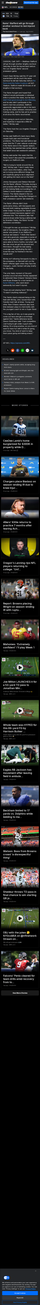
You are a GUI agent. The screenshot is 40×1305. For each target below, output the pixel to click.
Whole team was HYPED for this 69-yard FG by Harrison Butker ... (20, 728)
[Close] (35, 1271)
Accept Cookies (20, 1293)
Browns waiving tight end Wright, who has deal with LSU (19, 372)
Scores (13, 7)
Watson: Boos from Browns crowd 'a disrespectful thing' (19, 854)
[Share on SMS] (32, 350)
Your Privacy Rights (20, 1302)
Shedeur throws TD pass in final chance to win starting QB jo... (19, 895)
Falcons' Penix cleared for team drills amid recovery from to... (19, 979)
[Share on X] (7, 350)
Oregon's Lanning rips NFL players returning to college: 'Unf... (19, 566)
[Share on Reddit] (12, 350)
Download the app (31, 2)
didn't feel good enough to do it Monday (19, 100)
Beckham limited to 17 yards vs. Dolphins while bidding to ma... (18, 813)
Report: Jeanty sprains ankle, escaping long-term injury (19, 366)
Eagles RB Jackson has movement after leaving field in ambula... (17, 773)
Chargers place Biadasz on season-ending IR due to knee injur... (19, 484)
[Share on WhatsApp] (22, 350)
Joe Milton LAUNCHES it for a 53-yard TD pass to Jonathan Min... (20, 685)
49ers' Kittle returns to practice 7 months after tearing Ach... (17, 525)
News (20, 7)
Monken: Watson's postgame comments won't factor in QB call (18, 378)
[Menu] (3, 2)
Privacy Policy (30, 1289)
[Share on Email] (27, 350)
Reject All (20, 1298)
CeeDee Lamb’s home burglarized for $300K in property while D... (18, 444)
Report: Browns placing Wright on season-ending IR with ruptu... (18, 607)
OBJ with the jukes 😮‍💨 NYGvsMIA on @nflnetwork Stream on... (20, 936)
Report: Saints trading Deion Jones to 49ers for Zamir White (19, 390)
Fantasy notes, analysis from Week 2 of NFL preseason (19, 384)
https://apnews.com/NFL (20, 343)
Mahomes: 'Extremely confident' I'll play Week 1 (18, 646)
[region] (20, 1286)
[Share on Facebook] (17, 350)
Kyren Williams (9, 283)
